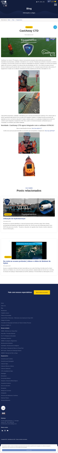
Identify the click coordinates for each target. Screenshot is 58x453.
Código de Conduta (5, 320)
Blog (13, 19)
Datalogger (3, 373)
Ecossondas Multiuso (6, 378)
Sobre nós (3, 305)
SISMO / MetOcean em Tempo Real (9, 331)
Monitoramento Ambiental (7, 343)
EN (41, 1)
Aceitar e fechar (29, 450)
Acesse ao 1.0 (6, 325)
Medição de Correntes (6, 390)
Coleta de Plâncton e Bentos (7, 366)
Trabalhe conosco (5, 313)
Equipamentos (19, 19)
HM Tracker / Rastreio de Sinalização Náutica (11, 350)
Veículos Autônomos (5, 400)
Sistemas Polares (5, 397)
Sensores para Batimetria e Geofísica (9, 395)
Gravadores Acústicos (6, 383)
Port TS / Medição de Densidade (8, 335)
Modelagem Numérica (6, 338)
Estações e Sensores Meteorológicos (9, 380)
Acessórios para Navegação (7, 361)
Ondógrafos (3, 393)
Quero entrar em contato (42, 292)
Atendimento (4, 310)
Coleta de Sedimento (5, 368)
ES (43, 1)
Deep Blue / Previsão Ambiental (8, 333)
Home (9, 19)
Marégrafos (3, 388)
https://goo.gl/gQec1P (37, 128)
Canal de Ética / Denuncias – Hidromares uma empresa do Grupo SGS (17, 317)
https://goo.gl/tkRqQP (50, 130)
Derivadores (4, 375)
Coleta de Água (4, 363)
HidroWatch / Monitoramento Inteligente (10, 345)
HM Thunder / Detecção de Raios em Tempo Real (12, 348)
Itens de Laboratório (5, 385)
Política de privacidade (6, 315)
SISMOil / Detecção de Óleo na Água (9, 353)
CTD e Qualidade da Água (7, 371)
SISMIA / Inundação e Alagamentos (9, 340)
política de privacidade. (22, 447)
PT (38, 1)
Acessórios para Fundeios (7, 358)
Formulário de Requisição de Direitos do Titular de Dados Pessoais (16, 322)
